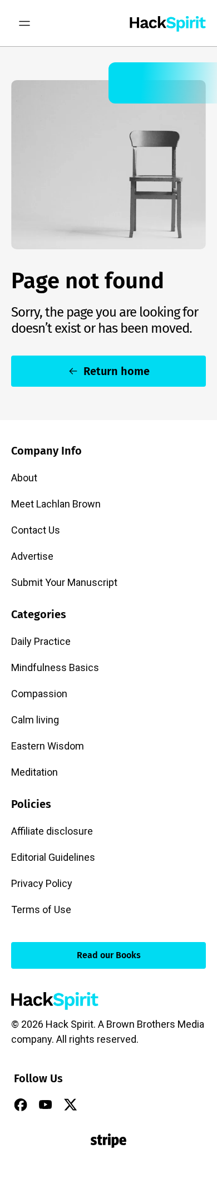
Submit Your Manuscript (64, 582)
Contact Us (35, 530)
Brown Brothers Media (155, 1024)
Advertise (32, 556)
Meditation (34, 772)
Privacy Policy (41, 883)
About (24, 478)
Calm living (35, 720)
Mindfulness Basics (55, 667)
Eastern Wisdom (47, 746)
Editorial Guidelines (53, 857)
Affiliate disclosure (52, 831)
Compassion (39, 693)
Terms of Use (41, 909)
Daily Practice (41, 641)
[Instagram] (95, 1104)
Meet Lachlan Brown (56, 504)
